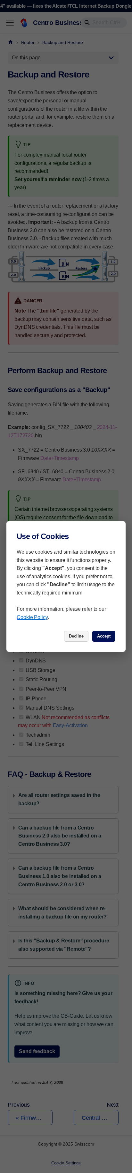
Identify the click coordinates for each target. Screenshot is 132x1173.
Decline (76, 636)
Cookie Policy (32, 617)
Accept (104, 636)
